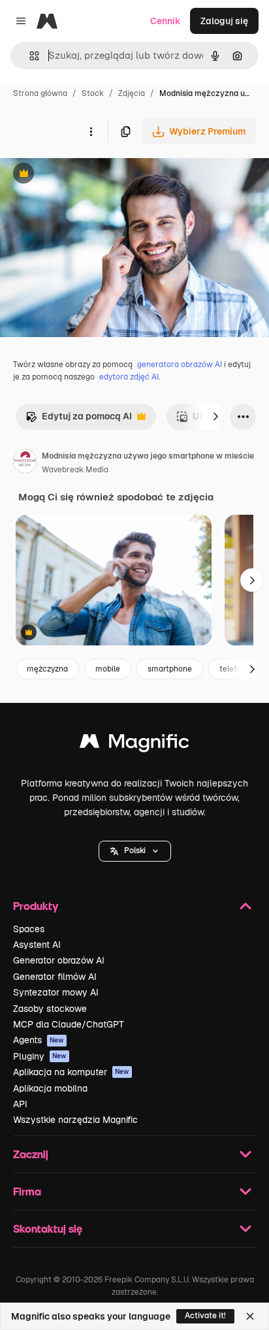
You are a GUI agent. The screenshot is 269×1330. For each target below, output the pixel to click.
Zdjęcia (131, 93)
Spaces (28, 929)
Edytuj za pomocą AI (78, 419)
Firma (27, 1191)
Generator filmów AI (55, 976)
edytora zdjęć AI (129, 377)
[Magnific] (134, 744)
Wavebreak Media (75, 469)
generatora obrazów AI (179, 364)
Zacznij (30, 1154)
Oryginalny (90, 175)
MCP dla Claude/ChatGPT (68, 1024)
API (20, 1104)
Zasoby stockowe (50, 1008)
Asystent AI (37, 944)
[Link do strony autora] (25, 463)
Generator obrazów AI (58, 960)
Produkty (35, 906)
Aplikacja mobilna (50, 1088)
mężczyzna (47, 669)
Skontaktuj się (47, 1228)
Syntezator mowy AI (56, 992)
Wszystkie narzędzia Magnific (75, 1120)
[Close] (250, 1316)
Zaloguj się (224, 21)
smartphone (170, 669)
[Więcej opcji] (91, 131)
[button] (135, 851)
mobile (107, 669)
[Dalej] (215, 417)
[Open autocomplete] (29, 56)
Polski (135, 850)
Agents (38, 1040)
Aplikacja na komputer (71, 1072)
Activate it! (205, 1315)
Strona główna (40, 93)
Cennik (165, 21)
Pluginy (40, 1056)
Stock (93, 93)
